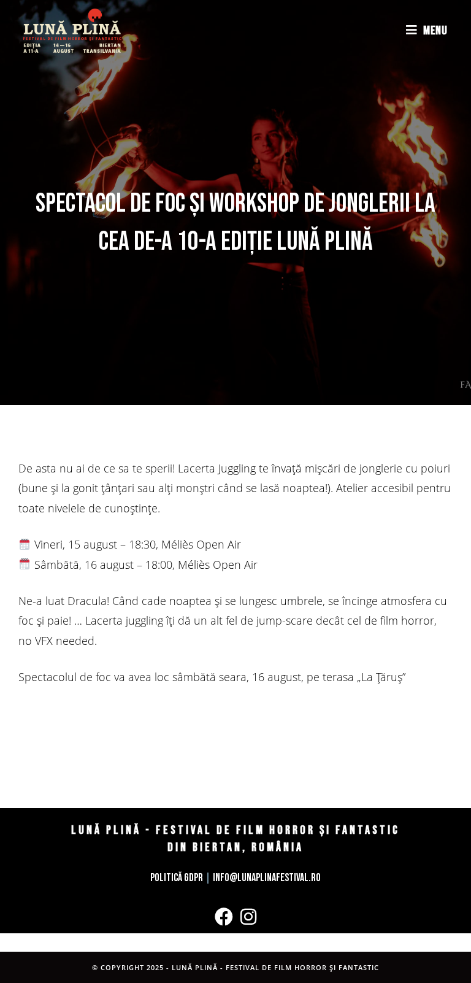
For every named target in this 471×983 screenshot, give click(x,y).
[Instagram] (248, 916)
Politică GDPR (176, 877)
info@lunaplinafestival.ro (267, 877)
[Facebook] (224, 916)
